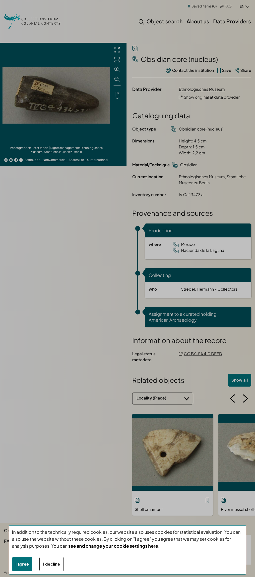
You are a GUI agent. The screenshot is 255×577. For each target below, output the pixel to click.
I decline (51, 564)
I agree (22, 564)
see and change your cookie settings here (113, 546)
